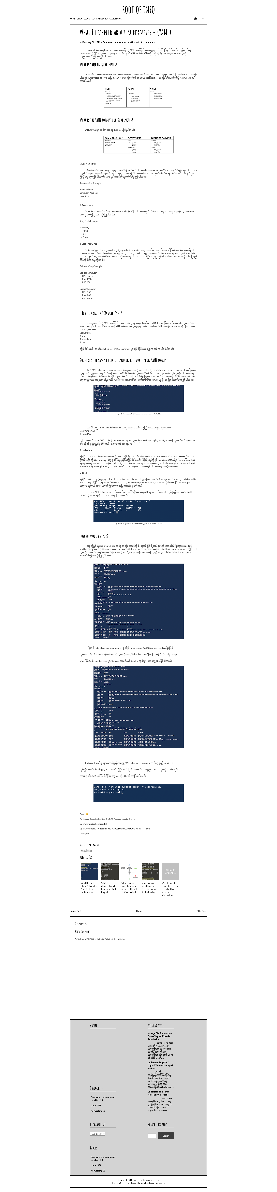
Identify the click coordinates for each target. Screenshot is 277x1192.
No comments (148, 42)
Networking (96, 1110)
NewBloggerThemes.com (155, 1183)
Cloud (87, 18)
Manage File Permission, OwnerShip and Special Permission (160, 1036)
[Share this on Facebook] (87, 845)
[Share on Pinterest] (98, 845)
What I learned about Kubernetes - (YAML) (126, 32)
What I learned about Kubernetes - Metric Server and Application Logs (150, 887)
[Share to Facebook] (90, 850)
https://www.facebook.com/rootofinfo (94, 824)
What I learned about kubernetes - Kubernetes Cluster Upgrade (109, 887)
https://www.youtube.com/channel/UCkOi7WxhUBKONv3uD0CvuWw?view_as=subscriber (115, 828)
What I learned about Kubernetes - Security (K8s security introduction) (170, 889)
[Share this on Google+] (94, 845)
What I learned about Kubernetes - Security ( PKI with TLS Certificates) (129, 887)
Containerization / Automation (107, 18)
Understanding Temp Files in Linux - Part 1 (158, 1093)
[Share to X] (87, 850)
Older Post (201, 911)
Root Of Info (138, 10)
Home (72, 18)
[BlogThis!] (85, 850)
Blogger (156, 1180)
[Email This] (82, 850)
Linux (79, 18)
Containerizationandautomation (119, 42)
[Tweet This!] (90, 845)
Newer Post (76, 911)
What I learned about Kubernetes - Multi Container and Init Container (89, 887)
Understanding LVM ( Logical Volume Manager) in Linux (160, 1065)
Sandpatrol (124, 1183)
